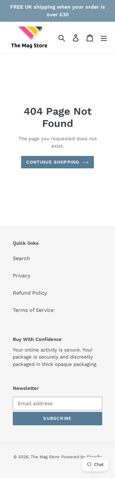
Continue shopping (52, 162)
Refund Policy (30, 293)
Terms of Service (33, 310)
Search (21, 258)
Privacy (21, 276)
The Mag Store (45, 456)
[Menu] (104, 38)
